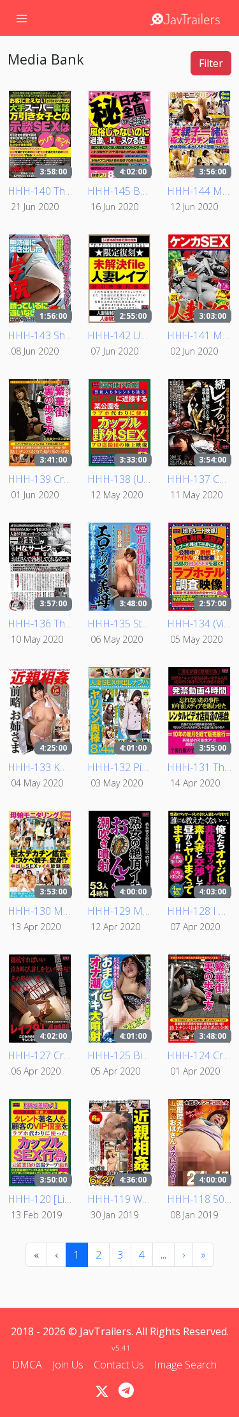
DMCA (27, 1365)
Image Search (185, 1365)
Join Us (67, 1365)
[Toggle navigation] (22, 17)
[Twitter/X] (102, 1391)
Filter (211, 63)
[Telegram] (126, 1390)
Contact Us (119, 1365)
